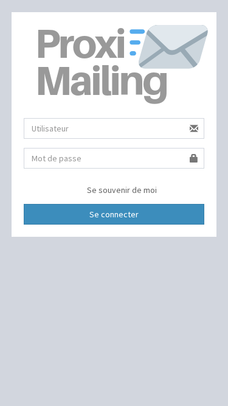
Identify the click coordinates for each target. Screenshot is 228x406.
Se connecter (114, 214)
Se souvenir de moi (121, 189)
